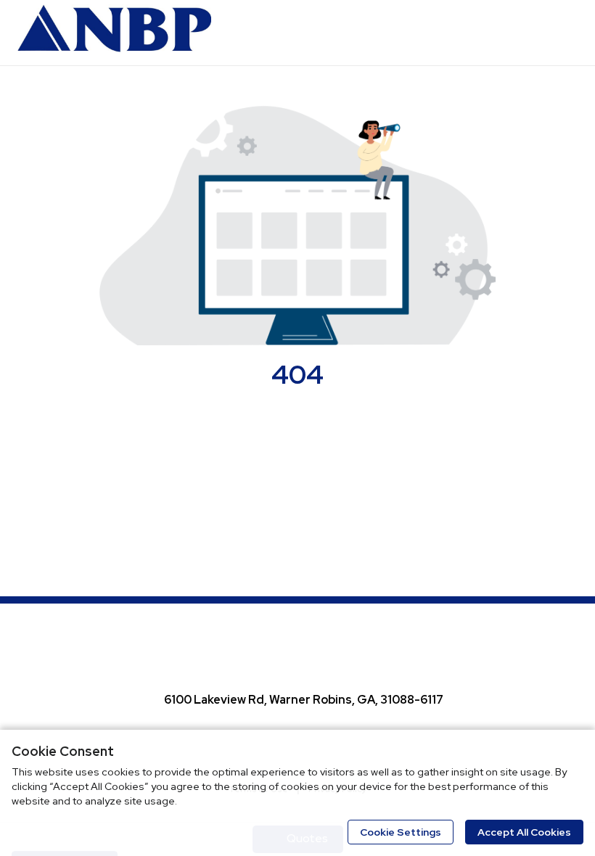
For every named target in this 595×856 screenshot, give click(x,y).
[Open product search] (533, 32)
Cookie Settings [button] (400, 832)
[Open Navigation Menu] (562, 32)
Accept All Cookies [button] (524, 832)
